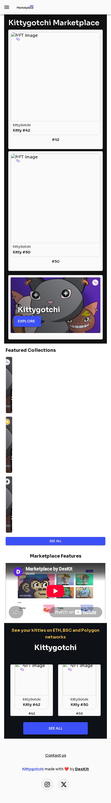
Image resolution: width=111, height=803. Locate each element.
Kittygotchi (33, 769)
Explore (26, 321)
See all (55, 541)
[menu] (6, 7)
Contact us (55, 755)
